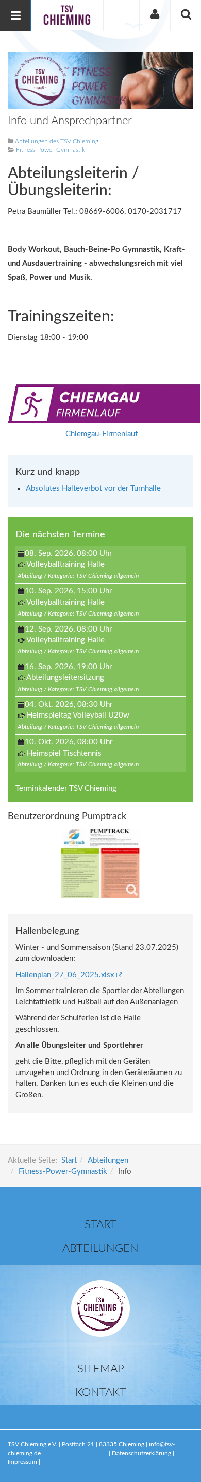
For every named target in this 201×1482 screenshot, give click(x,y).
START (100, 1224)
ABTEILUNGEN (100, 1248)
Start (69, 1160)
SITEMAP (100, 1368)
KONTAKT (100, 1392)
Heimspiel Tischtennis (64, 753)
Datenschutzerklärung (142, 1453)
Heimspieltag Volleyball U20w (78, 715)
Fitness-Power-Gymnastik (63, 1172)
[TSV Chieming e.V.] (67, 15)
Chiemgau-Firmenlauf (101, 434)
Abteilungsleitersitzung (65, 678)
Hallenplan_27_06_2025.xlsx (64, 975)
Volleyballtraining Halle (65, 564)
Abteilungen (108, 1160)
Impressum (22, 1462)
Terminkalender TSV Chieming (65, 788)
